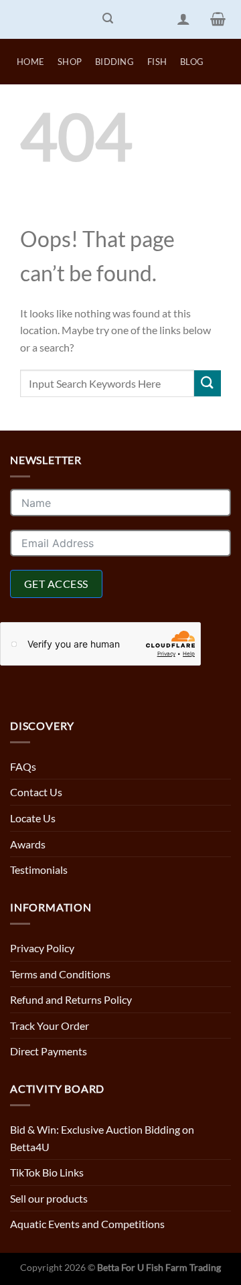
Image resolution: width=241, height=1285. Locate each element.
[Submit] (207, 383)
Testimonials (39, 869)
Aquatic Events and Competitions (87, 1223)
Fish (157, 61)
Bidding (114, 61)
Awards (28, 844)
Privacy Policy (42, 947)
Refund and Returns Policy (71, 999)
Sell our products (49, 1198)
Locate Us (33, 818)
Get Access (56, 583)
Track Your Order (49, 1025)
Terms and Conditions (60, 974)
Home (30, 61)
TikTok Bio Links (47, 1172)
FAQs (23, 766)
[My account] (183, 19)
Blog (192, 61)
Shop (70, 61)
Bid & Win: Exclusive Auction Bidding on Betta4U (102, 1138)
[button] (107, 19)
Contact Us (36, 791)
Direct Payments (48, 1051)
